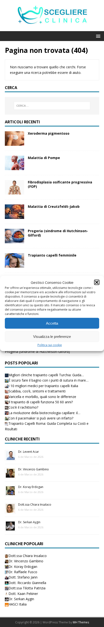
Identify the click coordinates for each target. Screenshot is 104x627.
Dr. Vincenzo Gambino (33, 469)
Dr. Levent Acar (28, 452)
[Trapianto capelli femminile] (14, 265)
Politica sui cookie (49, 345)
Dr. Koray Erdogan (30, 487)
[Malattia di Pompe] (14, 167)
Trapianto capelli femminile (52, 255)
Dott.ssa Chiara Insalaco (34, 504)
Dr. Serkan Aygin (29, 522)
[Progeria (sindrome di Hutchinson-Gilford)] (14, 240)
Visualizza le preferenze (52, 336)
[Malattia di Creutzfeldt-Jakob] (14, 216)
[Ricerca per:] (52, 106)
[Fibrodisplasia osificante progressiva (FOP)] (14, 191)
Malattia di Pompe (44, 157)
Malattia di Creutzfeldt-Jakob (54, 206)
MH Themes (81, 622)
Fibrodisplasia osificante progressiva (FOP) (60, 184)
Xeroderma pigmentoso (48, 133)
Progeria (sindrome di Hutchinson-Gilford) (58, 233)
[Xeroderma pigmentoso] (14, 142)
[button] (96, 282)
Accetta (52, 323)
